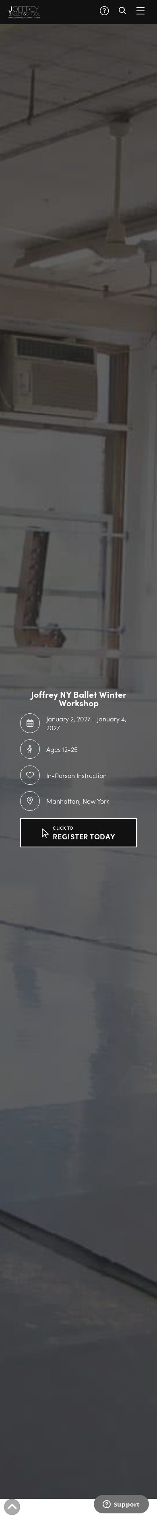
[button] (104, 11)
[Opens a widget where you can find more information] (121, 1505)
